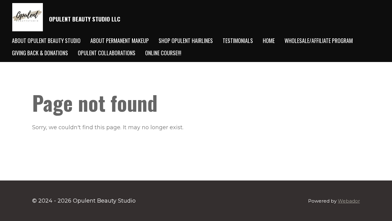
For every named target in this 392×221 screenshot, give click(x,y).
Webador (349, 201)
